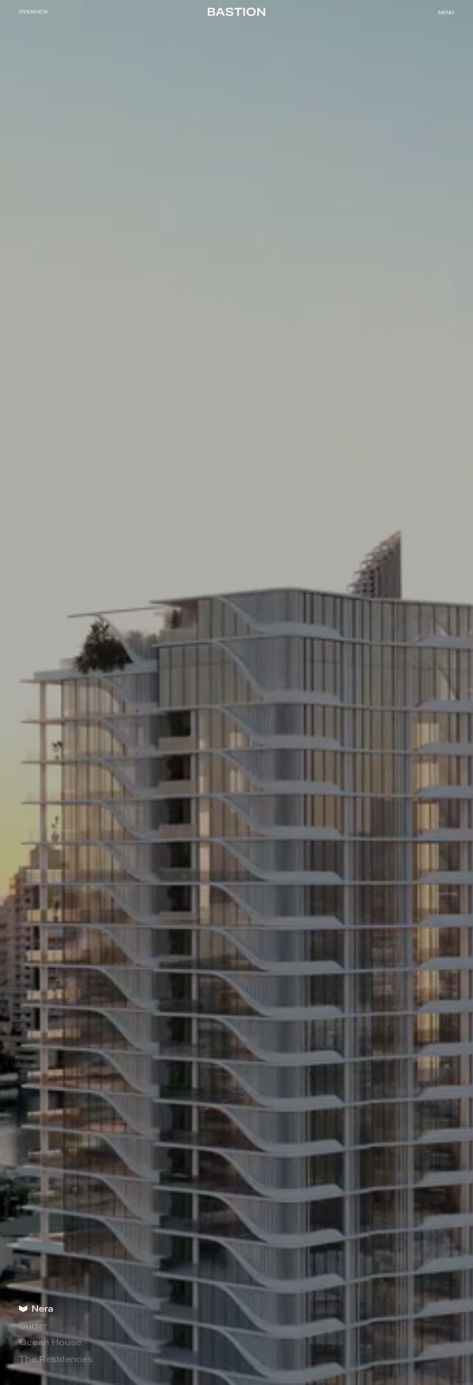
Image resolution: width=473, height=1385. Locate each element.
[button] (446, 12)
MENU (446, 12)
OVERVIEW (33, 12)
